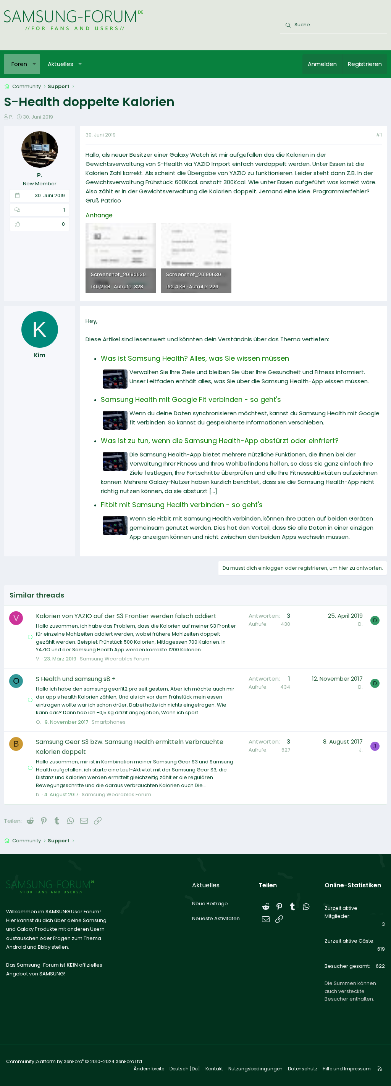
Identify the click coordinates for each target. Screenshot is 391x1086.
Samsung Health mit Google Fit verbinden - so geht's (191, 399)
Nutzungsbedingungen (255, 1068)
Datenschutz (302, 1068)
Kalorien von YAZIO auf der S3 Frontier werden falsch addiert (126, 616)
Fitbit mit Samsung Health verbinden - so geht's (182, 504)
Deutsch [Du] (185, 1068)
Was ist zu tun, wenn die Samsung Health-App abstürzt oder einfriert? (220, 440)
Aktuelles (60, 64)
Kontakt (214, 1068)
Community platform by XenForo (74, 1061)
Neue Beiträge (210, 903)
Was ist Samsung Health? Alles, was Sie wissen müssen (195, 358)
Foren (19, 64)
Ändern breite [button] (149, 1068)
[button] (34, 64)
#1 (379, 134)
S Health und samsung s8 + (76, 679)
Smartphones (109, 722)
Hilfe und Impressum (347, 1068)
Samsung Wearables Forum (114, 658)
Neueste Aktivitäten (216, 918)
